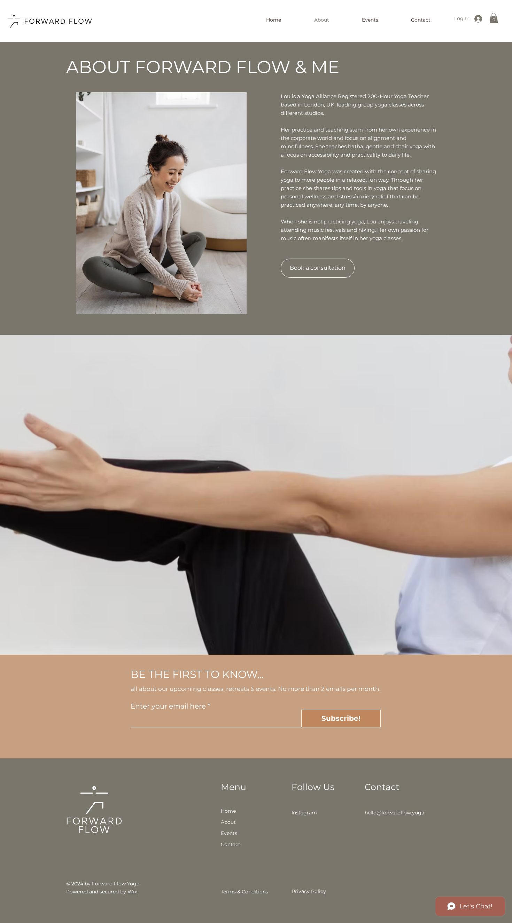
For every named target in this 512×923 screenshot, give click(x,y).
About (228, 822)
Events (229, 833)
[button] (493, 18)
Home (228, 811)
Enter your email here (168, 706)
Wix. (132, 892)
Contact (230, 844)
